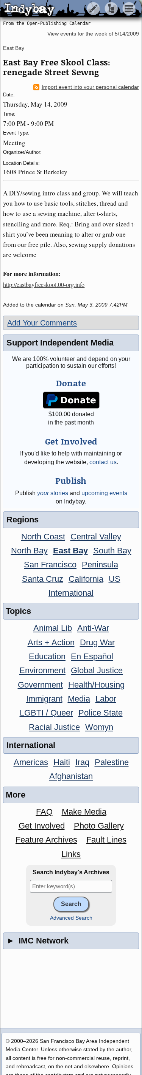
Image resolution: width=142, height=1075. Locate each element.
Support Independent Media (60, 342)
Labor (105, 698)
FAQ (44, 811)
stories (52, 493)
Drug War (97, 642)
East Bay (13, 48)
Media (79, 698)
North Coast (43, 536)
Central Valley (95, 536)
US (114, 579)
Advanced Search (71, 918)
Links (71, 854)
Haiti (61, 762)
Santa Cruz (42, 579)
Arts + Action (51, 642)
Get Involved (42, 825)
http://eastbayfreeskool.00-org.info (43, 284)
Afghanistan (71, 776)
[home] (71, 9)
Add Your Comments (42, 323)
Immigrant (44, 698)
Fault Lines (106, 839)
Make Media (84, 811)
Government (40, 684)
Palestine (112, 762)
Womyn (99, 727)
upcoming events (104, 493)
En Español (92, 656)
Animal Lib (52, 628)
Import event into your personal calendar (90, 87)
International (71, 593)
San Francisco (50, 564)
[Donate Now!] (71, 400)
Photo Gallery (99, 825)
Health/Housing (96, 684)
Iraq (82, 762)
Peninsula (100, 564)
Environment (42, 670)
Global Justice (97, 670)
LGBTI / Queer (46, 712)
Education (47, 656)
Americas (31, 762)
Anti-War (93, 628)
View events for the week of (93, 34)
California (86, 579)
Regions (22, 519)
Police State (100, 712)
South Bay (112, 550)
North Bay (29, 550)
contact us (103, 462)
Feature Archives (46, 839)
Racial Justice (54, 727)
